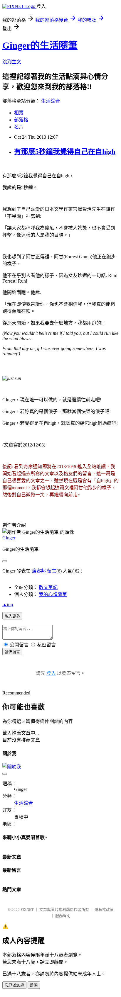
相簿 (18, 112)
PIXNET (27, 909)
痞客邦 (39, 570)
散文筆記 (48, 587)
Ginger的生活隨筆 (40, 45)
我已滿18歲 (14, 985)
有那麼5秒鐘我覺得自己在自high (64, 151)
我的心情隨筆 (53, 594)
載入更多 (12, 616)
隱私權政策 (104, 909)
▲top (7, 604)
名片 (18, 126)
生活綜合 (50, 100)
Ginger (8, 537)
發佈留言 (12, 652)
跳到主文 (11, 61)
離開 (34, 985)
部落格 (21, 119)
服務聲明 (62, 915)
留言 (51, 570)
